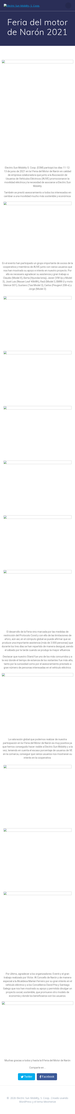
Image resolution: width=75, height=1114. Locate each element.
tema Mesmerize (46, 1101)
